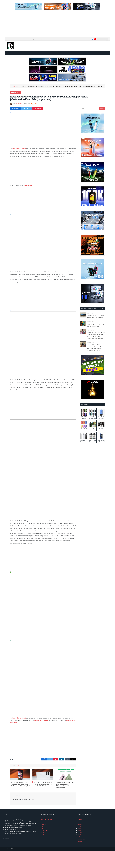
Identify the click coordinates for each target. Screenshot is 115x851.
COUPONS (15, 92)
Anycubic (80, 832)
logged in (21, 799)
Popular (83, 308)
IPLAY (42, 834)
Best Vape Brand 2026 (75, 53)
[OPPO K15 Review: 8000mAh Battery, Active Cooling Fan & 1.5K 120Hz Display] (42, 774)
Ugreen (80, 841)
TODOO (43, 837)
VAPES (56, 53)
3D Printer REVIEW (92, 308)
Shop (104, 53)
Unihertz (80, 828)
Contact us (7, 827)
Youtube (7, 838)
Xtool (79, 834)
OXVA (42, 826)
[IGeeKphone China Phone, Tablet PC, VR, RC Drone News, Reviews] (10, 46)
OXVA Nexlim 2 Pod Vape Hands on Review (95, 325)
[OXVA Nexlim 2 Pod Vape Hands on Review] (83, 323)
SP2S (42, 832)
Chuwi (79, 822)
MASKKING (44, 830)
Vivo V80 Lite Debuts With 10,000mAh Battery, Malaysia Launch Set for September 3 (65, 785)
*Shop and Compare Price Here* (13, 835)
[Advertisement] (57, 24)
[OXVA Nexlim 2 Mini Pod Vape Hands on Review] (83, 314)
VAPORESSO (44, 822)
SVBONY (80, 820)
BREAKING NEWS (15, 53)
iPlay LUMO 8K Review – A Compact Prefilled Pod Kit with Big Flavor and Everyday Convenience (96, 335)
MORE (94, 53)
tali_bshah (18, 103)
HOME (7, 53)
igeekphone (16, 849)
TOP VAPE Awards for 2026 (44, 53)
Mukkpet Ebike (81, 839)
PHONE (31, 53)
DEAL (99, 53)
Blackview (80, 824)
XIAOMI (101, 308)
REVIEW (87, 53)
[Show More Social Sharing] (45, 108)
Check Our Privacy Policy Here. (12, 829)
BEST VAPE (63, 53)
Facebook (7, 837)
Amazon (25, 53)
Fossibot (80, 826)
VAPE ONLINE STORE (46, 820)
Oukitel (79, 837)
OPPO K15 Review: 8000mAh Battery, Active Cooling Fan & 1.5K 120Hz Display (32, 39)
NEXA (42, 828)
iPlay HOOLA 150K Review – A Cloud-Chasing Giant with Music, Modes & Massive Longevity (95, 347)
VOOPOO (43, 824)
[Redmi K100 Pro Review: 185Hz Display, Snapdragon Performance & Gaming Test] (20, 774)
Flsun (79, 830)
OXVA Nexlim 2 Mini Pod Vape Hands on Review (95, 316)
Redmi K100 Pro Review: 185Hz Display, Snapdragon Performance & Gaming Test (20, 784)
